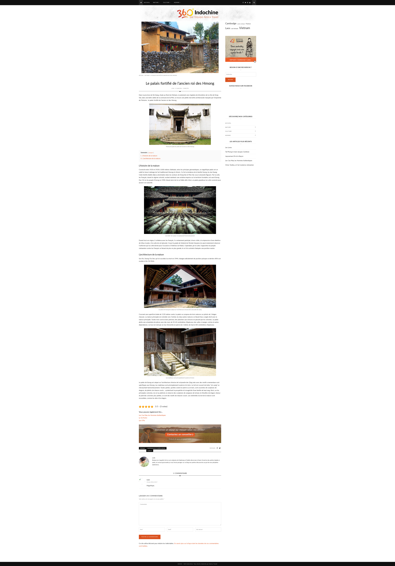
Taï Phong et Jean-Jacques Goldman (237, 152)
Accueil (141, 75)
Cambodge (230, 23)
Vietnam (147, 75)
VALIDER (230, 79)
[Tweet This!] (219, 448)
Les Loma (228, 147)
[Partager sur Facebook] (217, 448)
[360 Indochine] (197, 13)
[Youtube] (250, 2)
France (248, 24)
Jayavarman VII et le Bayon (234, 156)
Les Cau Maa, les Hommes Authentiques (238, 160)
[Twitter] (245, 2)
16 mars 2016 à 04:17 (152, 482)
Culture (150, 450)
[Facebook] (243, 2)
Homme (228, 135)
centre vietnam (241, 23)
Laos (227, 28)
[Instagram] (247, 2)
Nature (228, 127)
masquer (151, 152)
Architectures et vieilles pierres (156, 448)
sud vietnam (234, 28)
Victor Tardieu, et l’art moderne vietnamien (239, 165)
